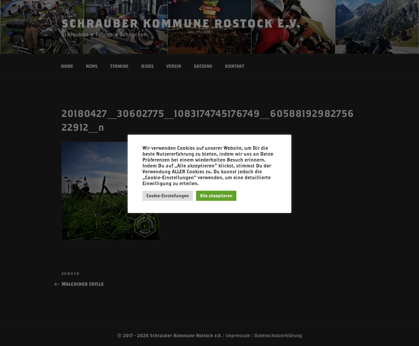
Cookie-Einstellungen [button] (167, 195)
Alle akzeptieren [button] (216, 195)
